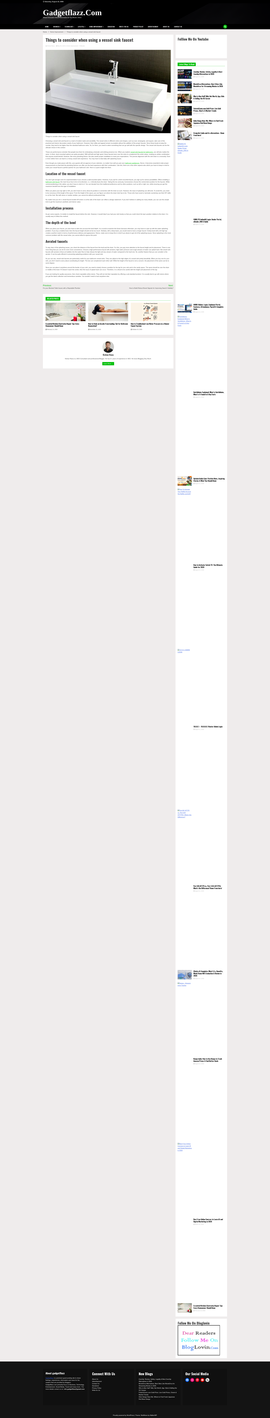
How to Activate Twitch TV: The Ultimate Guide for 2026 (208, 566)
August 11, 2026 (199, 729)
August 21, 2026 (199, 77)
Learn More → (108, 363)
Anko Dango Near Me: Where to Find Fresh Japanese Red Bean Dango (208, 122)
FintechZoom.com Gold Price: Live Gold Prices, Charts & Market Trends (207, 109)
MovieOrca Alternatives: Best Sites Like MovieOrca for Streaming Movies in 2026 (208, 85)
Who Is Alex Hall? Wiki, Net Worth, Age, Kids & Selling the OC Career (208, 97)
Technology (69, 26)
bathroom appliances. (132, 163)
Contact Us (178, 26)
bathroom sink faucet (53, 182)
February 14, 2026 (52, 329)
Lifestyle (81, 26)
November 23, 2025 (95, 329)
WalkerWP (153, 1415)
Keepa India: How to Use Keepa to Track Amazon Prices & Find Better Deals (207, 1060)
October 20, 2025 (137, 329)
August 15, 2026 (199, 126)
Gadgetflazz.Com (72, 12)
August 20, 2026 (199, 89)
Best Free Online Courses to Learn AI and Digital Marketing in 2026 (208, 1220)
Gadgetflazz (50, 1378)
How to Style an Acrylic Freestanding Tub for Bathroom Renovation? (108, 325)
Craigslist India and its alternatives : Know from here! (208, 134)
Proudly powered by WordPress (123, 1415)
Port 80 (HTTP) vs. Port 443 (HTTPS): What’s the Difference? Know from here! (207, 887)
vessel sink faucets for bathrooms (142, 152)
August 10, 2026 (199, 978)
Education (111, 26)
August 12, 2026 (199, 397)
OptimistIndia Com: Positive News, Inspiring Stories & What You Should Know (209, 479)
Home (47, 26)
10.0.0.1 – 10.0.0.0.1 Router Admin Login (207, 726)
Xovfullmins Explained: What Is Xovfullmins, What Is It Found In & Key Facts (208, 393)
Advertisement (153, 26)
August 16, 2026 (199, 101)
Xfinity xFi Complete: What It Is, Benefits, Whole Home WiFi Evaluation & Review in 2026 (208, 973)
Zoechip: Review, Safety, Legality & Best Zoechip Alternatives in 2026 (207, 73)
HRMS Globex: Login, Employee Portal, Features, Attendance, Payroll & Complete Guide (208, 306)
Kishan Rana (51, 46)
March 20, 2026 (199, 1224)
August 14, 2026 (199, 138)
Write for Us (123, 26)
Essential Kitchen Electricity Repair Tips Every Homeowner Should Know (62, 325)
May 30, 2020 (61, 46)
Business (56, 26)
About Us (166, 26)
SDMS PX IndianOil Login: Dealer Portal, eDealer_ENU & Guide (207, 220)
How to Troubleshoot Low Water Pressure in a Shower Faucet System (150, 325)
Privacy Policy (138, 26)
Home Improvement (96, 26)
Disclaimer (95, 1386)
